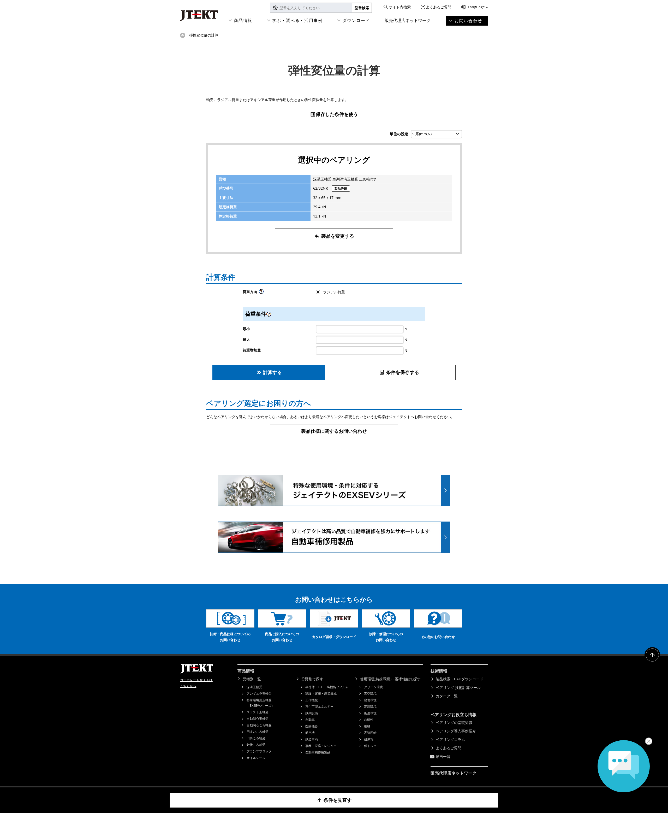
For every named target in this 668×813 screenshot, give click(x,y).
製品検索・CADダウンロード (459, 678)
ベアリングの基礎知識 (454, 722)
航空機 (310, 732)
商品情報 (243, 20)
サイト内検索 (400, 6)
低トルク (370, 746)
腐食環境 (370, 700)
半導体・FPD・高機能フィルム (327, 687)
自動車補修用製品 (317, 752)
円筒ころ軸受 (256, 738)
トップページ (182, 35)
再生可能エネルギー (319, 706)
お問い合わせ (468, 21)
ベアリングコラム (450, 739)
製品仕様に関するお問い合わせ (334, 431)
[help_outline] (261, 292)
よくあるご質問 (438, 6)
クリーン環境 (373, 687)
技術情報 (439, 671)
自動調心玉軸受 (258, 718)
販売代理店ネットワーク (408, 20)
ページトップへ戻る (652, 655)
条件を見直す (334, 800)
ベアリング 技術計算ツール (458, 687)
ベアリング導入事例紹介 (456, 730)
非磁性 (368, 719)
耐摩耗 (368, 739)
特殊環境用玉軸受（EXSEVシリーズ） (261, 703)
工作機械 (311, 700)
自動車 (310, 719)
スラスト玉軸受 (258, 712)
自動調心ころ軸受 (259, 725)
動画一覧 (443, 756)
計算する (269, 372)
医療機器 (311, 726)
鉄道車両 (311, 739)
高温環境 (370, 706)
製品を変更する (334, 236)
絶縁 (367, 726)
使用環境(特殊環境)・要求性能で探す (390, 678)
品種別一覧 (252, 678)
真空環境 (370, 693)
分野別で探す (312, 678)
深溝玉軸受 (254, 687)
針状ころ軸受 (256, 744)
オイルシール (256, 758)
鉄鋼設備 (311, 713)
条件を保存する (399, 372)
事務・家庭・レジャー (321, 746)
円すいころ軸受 (258, 731)
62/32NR (320, 188)
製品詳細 (341, 188)
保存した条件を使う (334, 114)
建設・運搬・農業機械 (321, 693)
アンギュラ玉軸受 (259, 693)
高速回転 (370, 732)
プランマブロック (259, 751)
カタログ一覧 (447, 695)
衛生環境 (370, 713)
